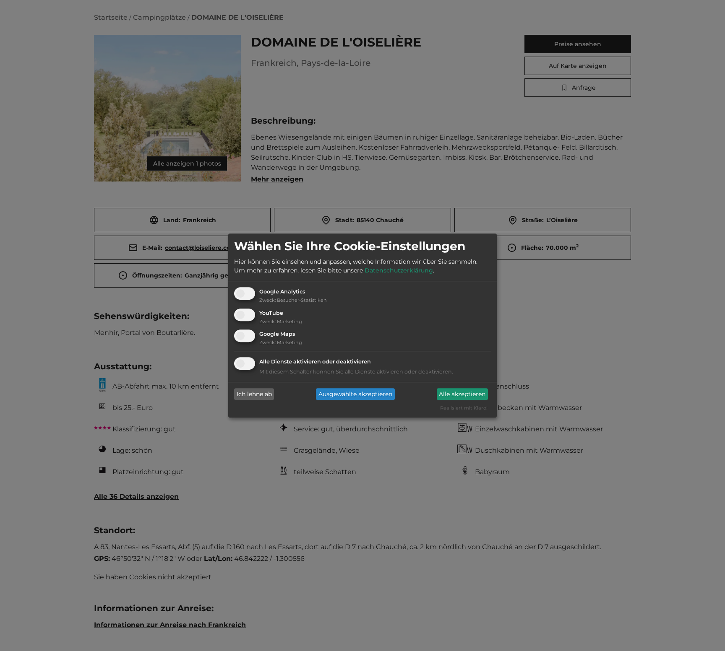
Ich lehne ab (254, 394)
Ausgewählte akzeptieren (355, 394)
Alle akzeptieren (462, 394)
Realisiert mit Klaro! (464, 408)
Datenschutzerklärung (399, 270)
